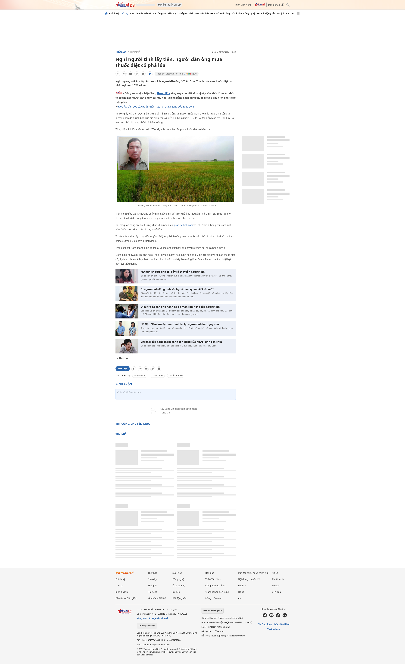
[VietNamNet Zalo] (285, 616)
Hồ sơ (241, 591)
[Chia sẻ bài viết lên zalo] (124, 73)
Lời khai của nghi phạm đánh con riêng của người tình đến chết (181, 341)
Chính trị (114, 13)
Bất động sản (268, 13)
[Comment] (150, 73)
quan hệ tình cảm (183, 225)
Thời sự (124, 13)
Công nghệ (249, 13)
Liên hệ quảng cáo (212, 610)
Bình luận (122, 368)
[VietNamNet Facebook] (265, 616)
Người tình (140, 375)
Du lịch (280, 13)
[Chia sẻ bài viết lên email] (130, 73)
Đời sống (225, 13)
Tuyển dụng (273, 629)
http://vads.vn (216, 631)
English (242, 585)
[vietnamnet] (124, 6)
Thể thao (194, 13)
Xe (258, 13)
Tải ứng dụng (265, 624)
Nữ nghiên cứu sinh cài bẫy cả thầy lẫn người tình (173, 271)
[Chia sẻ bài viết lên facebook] (117, 73)
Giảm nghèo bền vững (217, 591)
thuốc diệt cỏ (176, 375)
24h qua (276, 591)
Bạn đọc (290, 13)
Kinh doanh (136, 13)
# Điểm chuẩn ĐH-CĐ (169, 4)
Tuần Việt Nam (243, 4)
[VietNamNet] (106, 13)
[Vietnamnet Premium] (124, 574)
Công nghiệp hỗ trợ (215, 585)
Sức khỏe (236, 13)
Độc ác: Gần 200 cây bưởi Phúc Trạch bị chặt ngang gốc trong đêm (156, 106)
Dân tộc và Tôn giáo (155, 13)
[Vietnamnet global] (259, 5)
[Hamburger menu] (298, 13)
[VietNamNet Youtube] (271, 616)
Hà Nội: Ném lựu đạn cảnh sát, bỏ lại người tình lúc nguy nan (180, 324)
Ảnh (240, 598)
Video (275, 572)
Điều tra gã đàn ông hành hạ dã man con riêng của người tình (180, 306)
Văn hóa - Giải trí (209, 13)
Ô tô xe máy (178, 585)
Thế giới (183, 13)
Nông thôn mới (213, 598)
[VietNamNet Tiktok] (278, 616)
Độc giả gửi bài (282, 624)
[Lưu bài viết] (143, 73)
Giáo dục (172, 13)
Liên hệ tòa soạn (146, 625)
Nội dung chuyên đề (249, 579)
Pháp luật (136, 51)
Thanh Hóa (163, 93)
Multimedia (278, 579)
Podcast (276, 585)
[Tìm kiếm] (288, 4)
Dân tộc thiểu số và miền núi (253, 572)
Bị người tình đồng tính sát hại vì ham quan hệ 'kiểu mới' (177, 289)
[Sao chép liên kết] (136, 73)
